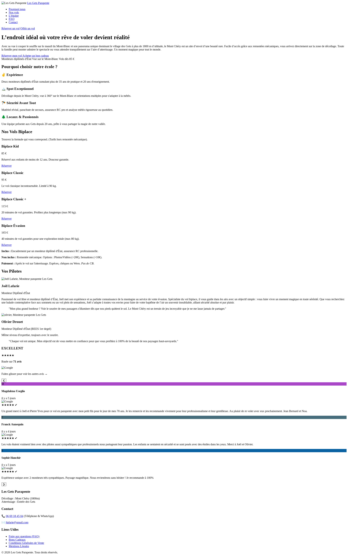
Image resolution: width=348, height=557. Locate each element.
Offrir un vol (27, 28)
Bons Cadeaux (17, 539)
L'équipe (14, 15)
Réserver (6, 165)
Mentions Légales (19, 546)
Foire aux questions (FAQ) (24, 536)
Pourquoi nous (17, 9)
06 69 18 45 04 (14, 516)
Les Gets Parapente (38, 3)
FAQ (11, 19)
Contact (13, 22)
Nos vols (14, 12)
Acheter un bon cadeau (35, 55)
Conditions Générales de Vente (26, 542)
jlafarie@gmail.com (17, 522)
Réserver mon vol (11, 55)
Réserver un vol (10, 28)
